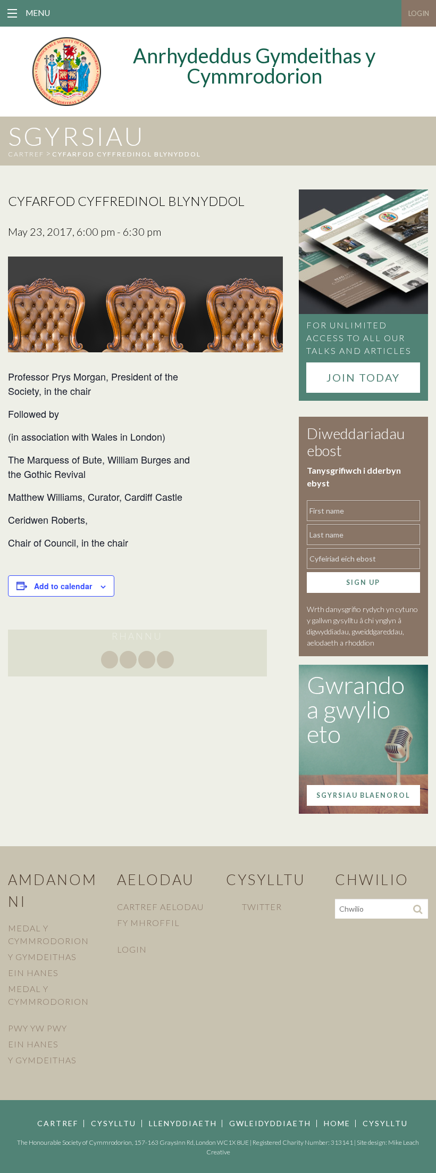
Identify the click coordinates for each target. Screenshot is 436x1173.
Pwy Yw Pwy (37, 1028)
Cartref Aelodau (160, 907)
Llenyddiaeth (183, 1123)
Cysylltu (113, 1123)
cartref (26, 154)
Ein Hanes (33, 973)
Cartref (57, 1123)
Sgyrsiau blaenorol (363, 795)
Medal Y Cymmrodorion (48, 934)
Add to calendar (63, 586)
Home (337, 1123)
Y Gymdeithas (42, 957)
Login (418, 13)
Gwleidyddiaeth (270, 1123)
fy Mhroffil (148, 923)
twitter (262, 907)
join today (363, 377)
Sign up (363, 582)
